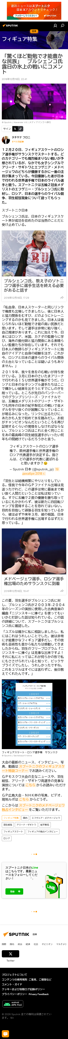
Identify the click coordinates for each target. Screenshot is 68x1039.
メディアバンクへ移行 (40, 122)
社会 (36, 944)
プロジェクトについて (14, 974)
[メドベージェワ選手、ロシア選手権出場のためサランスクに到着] (34, 551)
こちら (30, 785)
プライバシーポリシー (14, 994)
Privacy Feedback (39, 994)
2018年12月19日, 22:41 (14, 79)
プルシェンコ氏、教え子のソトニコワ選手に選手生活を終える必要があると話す (34, 286)
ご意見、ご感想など (40, 979)
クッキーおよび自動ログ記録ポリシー (23, 989)
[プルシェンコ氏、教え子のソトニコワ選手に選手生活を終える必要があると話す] (34, 253)
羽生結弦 (7, 824)
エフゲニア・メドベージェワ (46, 818)
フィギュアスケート (13, 831)
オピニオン (47, 944)
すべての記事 (18, 141)
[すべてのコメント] (5, 1033)
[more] (62, 297)
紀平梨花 (44, 824)
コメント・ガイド (12, 984)
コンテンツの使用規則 (14, 979)
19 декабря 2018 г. (40, 471)
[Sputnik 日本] (11, 27)
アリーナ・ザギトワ (26, 824)
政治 (20, 944)
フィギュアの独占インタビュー (42, 831)
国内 (25, 818)
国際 (4, 944)
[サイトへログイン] (55, 25)
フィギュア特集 (11, 818)
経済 (28, 944)
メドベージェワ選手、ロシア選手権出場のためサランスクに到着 (34, 581)
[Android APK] (13, 1004)
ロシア (6, 838)
